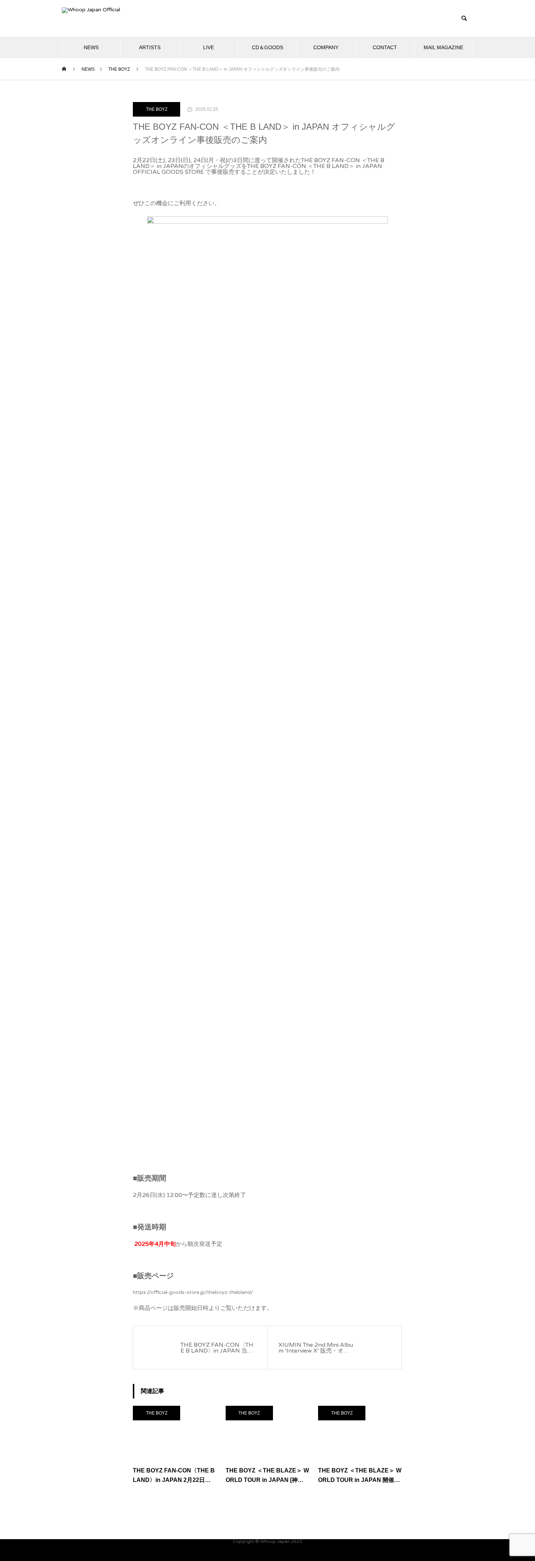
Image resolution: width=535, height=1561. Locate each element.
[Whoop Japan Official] (116, 18)
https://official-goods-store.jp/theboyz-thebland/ (193, 1292)
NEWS (91, 47)
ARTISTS (149, 47)
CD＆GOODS (267, 47)
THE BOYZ (156, 109)
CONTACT (385, 47)
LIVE (208, 47)
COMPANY (325, 47)
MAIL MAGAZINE (443, 47)
